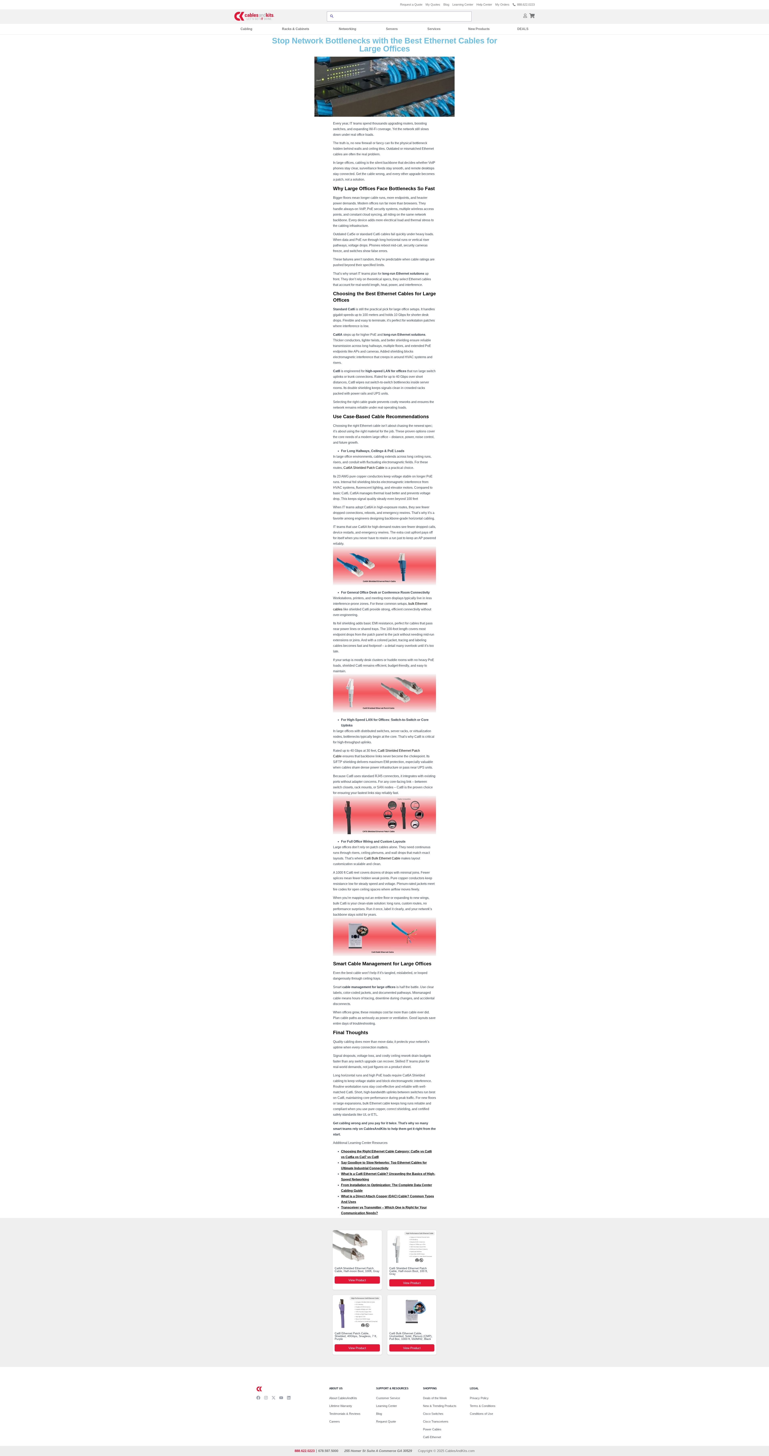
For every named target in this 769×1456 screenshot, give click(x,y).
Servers (392, 29)
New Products (479, 29)
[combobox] (402, 16)
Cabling (246, 29)
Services (434, 29)
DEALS (522, 29)
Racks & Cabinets (295, 29)
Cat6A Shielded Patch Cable (363, 467)
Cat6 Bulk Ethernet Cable (382, 858)
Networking (347, 29)
